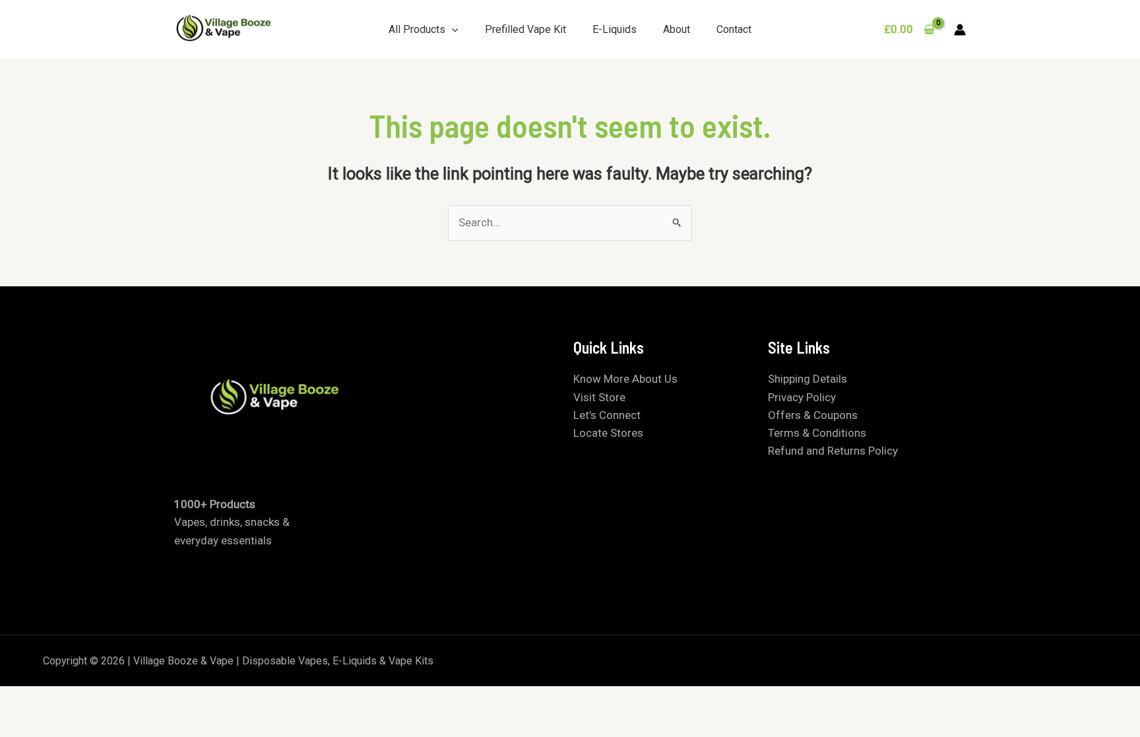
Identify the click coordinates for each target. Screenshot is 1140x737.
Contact (733, 29)
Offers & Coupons (813, 415)
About (676, 29)
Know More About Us (625, 378)
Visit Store (599, 397)
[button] (452, 29)
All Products (417, 29)
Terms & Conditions (817, 432)
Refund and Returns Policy (833, 450)
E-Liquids (614, 29)
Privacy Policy (802, 397)
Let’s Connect (607, 415)
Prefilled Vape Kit (525, 29)
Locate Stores (608, 432)
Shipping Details (807, 378)
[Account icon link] (960, 30)
